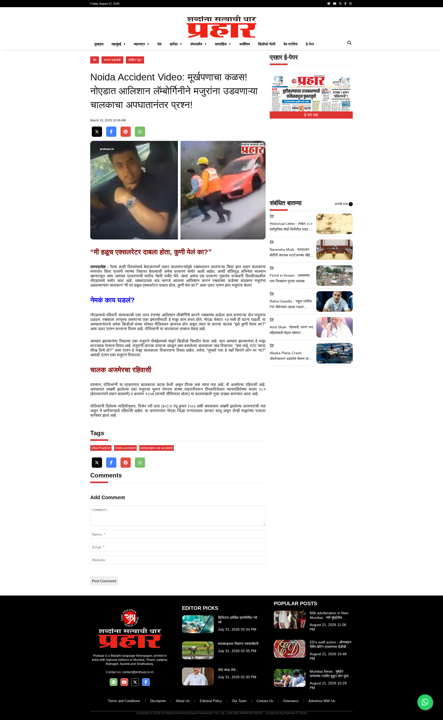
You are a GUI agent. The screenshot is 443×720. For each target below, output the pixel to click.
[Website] (328, 3)
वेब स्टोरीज (291, 44)
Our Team (239, 701)
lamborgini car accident (156, 448)
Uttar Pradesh (100, 448)
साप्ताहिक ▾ (223, 44)
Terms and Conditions (124, 701)
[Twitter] (340, 3)
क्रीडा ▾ (176, 44)
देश (159, 44)
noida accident (125, 448)
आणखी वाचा (343, 204)
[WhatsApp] (140, 132)
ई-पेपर (310, 44)
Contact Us (265, 701)
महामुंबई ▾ (119, 44)
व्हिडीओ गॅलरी (266, 44)
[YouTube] (334, 3)
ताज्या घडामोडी (112, 60)
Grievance (290, 701)
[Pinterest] (125, 132)
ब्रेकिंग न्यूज (135, 60)
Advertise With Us (321, 701)
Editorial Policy (211, 701)
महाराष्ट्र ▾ (141, 44)
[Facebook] (345, 3)
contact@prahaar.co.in (138, 672)
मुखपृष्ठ (98, 44)
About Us (183, 701)
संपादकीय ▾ (198, 44)
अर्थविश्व (244, 44)
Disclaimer (158, 701)
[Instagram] (350, 3)
